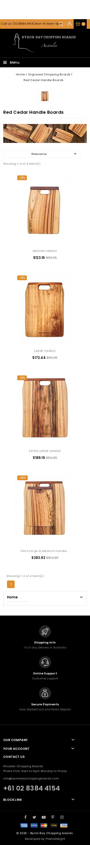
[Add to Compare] (69, 218)
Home (12, 597)
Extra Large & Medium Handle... (45, 551)
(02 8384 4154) (23, 23)
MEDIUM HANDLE (45, 251)
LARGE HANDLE (45, 351)
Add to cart (69, 236)
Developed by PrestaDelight (45, 839)
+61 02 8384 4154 (31, 788)
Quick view (69, 227)
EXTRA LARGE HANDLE (45, 451)
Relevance (54, 153)
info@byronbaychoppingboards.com (31, 778)
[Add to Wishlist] (69, 208)
